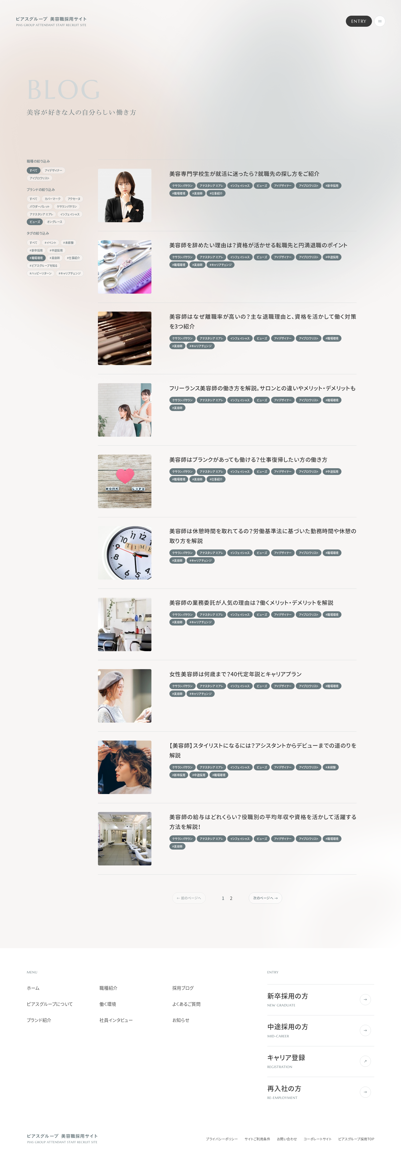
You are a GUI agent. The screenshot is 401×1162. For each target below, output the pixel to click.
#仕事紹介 (73, 258)
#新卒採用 (36, 250)
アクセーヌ (74, 199)
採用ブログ (183, 988)
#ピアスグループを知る (43, 266)
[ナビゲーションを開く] (379, 21)
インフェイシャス (70, 214)
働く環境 (107, 1004)
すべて (33, 170)
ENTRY (359, 21)
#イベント (50, 243)
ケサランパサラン (67, 206)
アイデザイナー (53, 170)
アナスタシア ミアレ (41, 214)
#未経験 (68, 243)
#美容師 (55, 258)
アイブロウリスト (39, 178)
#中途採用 (56, 250)
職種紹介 (108, 988)
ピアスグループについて (50, 1004)
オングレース (54, 222)
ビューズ (35, 222)
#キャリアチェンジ (70, 273)
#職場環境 (36, 258)
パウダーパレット (39, 206)
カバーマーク (53, 199)
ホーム (33, 988)
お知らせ (180, 1020)
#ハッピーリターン (41, 273)
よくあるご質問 (186, 1004)
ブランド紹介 (39, 1020)
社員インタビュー (116, 1020)
